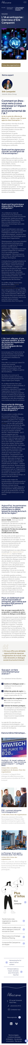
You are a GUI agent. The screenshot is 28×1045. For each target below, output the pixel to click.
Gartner (4, 423)
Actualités (13, 768)
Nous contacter (17, 902)
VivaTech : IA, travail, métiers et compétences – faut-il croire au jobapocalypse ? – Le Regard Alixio (13, 762)
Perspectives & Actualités (10, 8)
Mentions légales (14, 1035)
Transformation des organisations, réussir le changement (9, 921)
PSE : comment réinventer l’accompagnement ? (11, 811)
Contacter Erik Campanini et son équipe (11, 943)
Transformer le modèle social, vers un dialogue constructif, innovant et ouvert (11, 929)
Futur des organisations (18, 815)
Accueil (3, 7)
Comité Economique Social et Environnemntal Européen (10, 286)
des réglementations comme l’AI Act (12, 553)
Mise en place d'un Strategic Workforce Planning (11, 937)
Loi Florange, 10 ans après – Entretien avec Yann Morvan (12, 854)
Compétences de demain (9, 770)
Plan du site (18, 1041)
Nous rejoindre (12, 1017)
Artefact (4, 420)
